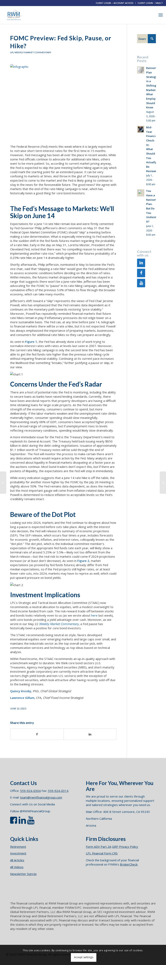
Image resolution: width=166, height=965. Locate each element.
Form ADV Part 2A (98, 847)
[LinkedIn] (141, 263)
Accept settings (83, 957)
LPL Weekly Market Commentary (30, 52)
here (94, 615)
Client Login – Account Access (114, 2)
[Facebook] (141, 273)
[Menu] (161, 14)
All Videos (16, 867)
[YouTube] (141, 283)
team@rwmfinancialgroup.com (41, 797)
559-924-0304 (30, 791)
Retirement (18, 847)
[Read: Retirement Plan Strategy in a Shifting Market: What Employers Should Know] (140, 70)
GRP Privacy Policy (125, 847)
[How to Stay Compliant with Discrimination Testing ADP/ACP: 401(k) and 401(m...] (163, 483)
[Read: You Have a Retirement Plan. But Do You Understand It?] (140, 193)
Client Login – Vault (150, 2)
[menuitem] (115, 3)
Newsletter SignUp (23, 874)
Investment (18, 853)
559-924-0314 (58, 791)
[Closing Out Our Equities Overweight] (3, 483)
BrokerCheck (128, 864)
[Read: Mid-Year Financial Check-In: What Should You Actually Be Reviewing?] (140, 129)
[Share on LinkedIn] (90, 734)
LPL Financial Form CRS (102, 853)
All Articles (17, 860)
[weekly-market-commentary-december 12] (63, 102)
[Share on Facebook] (36, 734)
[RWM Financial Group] (13, 15)
